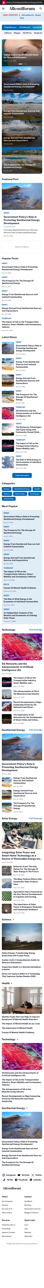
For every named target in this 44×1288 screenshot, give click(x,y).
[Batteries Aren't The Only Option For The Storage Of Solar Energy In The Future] (7, 871)
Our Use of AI (7, 1209)
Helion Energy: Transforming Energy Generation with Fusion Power (18, 954)
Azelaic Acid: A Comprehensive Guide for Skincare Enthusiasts (21, 961)
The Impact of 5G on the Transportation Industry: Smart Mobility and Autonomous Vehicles (21, 324)
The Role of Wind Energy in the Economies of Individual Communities (28, 462)
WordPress (27, 33)
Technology (6, 318)
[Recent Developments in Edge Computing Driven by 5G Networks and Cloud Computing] (7, 706)
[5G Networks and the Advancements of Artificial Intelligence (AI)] (8, 413)
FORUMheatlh (24, 27)
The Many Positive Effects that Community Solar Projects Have (27, 881)
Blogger (17, 33)
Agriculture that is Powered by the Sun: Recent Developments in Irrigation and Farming (27, 894)
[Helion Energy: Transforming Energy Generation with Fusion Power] (22, 936)
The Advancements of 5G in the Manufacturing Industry (26, 692)
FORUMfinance (10, 27)
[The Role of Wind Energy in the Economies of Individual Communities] (8, 462)
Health (6, 584)
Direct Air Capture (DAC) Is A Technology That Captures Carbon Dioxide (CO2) (21, 975)
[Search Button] (40, 8)
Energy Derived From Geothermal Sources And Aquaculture (19, 139)
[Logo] (22, 1188)
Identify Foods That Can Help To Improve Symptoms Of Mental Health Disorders (21, 1018)
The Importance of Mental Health (17, 1028)
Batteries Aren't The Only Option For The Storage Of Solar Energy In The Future (26, 869)
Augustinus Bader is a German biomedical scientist (18, 56)
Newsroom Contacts (32, 1209)
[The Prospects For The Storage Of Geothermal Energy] (22, 160)
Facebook (23, 1180)
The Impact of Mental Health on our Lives (21, 1023)
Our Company (7, 1201)
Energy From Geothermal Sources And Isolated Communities (22, 112)
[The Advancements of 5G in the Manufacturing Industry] (7, 694)
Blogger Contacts (31, 1213)
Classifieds (6, 1229)
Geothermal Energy (13, 1108)
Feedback (28, 1201)
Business (27, 1205)
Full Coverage (35, 630)
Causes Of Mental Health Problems (20, 588)
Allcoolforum (22, 8)
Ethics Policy (7, 1213)
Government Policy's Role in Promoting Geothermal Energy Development (21, 85)
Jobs (26, 1229)
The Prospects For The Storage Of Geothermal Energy (19, 166)
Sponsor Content (8, 1232)
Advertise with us (8, 1225)
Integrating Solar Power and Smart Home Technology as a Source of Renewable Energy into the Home (21, 855)
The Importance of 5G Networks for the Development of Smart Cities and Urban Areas (27, 717)
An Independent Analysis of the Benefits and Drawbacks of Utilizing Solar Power (20, 615)
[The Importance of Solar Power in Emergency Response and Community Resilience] (7, 908)
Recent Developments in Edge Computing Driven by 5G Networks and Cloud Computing (27, 705)
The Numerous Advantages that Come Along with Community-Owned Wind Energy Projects (28, 430)
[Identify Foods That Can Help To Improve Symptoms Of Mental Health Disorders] (22, 1000)
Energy (5, 263)
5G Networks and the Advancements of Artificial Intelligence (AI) (28, 413)
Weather (27, 1232)
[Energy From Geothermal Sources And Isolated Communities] (22, 106)
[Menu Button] (3, 8)
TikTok (10, 1180)
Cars (26, 1225)
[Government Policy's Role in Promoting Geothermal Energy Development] (22, 79)
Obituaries (28, 1236)
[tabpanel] (22, 52)
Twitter (38, 1175)
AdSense (7, 33)
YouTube (25, 1175)
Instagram (11, 1175)
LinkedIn (37, 1180)
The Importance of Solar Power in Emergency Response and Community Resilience (27, 907)
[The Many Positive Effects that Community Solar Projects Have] (7, 883)
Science (6, 919)
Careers (5, 1205)
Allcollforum (18, 1244)
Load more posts (22, 475)
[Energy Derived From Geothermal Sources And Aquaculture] (22, 133)
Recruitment (6, 1236)
